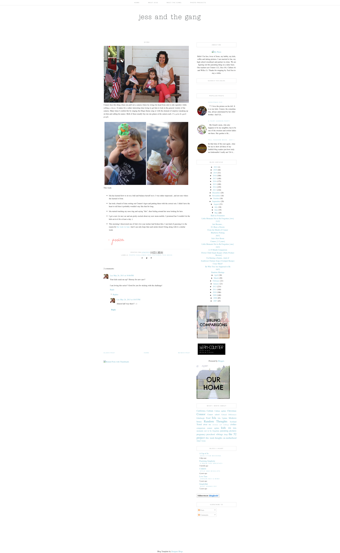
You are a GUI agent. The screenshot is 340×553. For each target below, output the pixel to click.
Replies (115, 294)
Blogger (221, 361)
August (216, 204)
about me (207, 424)
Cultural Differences (228, 414)
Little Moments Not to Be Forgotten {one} (218, 244)
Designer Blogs (177, 551)
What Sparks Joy (208, 486)
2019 (215, 172)
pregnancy (201, 434)
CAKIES (202, 468)
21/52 (218, 221)
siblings (219, 434)
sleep (226, 434)
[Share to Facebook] (159, 252)
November (216, 195)
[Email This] (151, 252)
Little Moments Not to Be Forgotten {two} (218, 218)
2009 (214, 295)
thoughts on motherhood (225, 437)
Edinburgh (201, 418)
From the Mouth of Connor (217, 230)
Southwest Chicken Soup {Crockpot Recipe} (218, 261)
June (216, 210)
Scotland (233, 421)
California (201, 410)
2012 (214, 286)
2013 (214, 190)
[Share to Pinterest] (161, 252)
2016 (214, 181)
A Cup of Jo (204, 453)
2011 (214, 289)
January (216, 283)
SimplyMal (203, 484)
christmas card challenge (220, 425)
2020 (215, 170)
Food (208, 417)
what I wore (201, 441)
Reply (112, 289)
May (216, 212)
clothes (233, 424)
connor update (213, 428)
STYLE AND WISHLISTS (210, 471)
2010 (214, 292)
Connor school (213, 414)
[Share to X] (156, 252)
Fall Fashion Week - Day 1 (221, 140)
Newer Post (184, 353)
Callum (210, 410)
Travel (199, 424)
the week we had (123, 227)
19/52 (218, 247)
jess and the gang (170, 16)
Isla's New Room (217, 238)
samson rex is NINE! (210, 479)
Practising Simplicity (207, 461)
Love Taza (203, 476)
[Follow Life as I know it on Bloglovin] (208, 497)
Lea (111, 275)
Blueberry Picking (218, 232)
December (216, 192)
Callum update (220, 411)
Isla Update (222, 418)
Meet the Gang (174, 2)
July (216, 207)
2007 (215, 301)
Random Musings (217, 272)
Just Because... (217, 224)
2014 (214, 187)
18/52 (218, 269)
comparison (201, 428)
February (216, 280)
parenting (224, 430)
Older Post (109, 353)
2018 (214, 175)
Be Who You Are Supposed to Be (217, 266)
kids (223, 428)
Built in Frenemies (218, 215)
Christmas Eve (215, 102)
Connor (201, 414)
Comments (204, 515)
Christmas (231, 410)
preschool (210, 434)
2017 (214, 178)
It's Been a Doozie (218, 227)
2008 (215, 298)
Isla (214, 418)
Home (137, 2)
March (216, 278)
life (229, 427)
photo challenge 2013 (140, 255)
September (216, 201)
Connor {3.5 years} (217, 241)
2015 (214, 184)
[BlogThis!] (154, 252)
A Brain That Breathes (211, 463)
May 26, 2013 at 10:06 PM (124, 275)
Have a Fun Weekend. (211, 456)
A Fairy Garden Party (219, 121)
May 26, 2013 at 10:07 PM (130, 299)
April (216, 275)
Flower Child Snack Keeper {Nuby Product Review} (217, 253)
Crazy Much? (218, 263)
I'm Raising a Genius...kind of (217, 258)
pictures (156, 255)
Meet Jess (153, 2)
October (216, 198)
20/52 (218, 235)
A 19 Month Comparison (217, 250)
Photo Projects (198, 2)
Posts (202, 510)
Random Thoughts (216, 421)
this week (167, 255)
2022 (215, 167)
